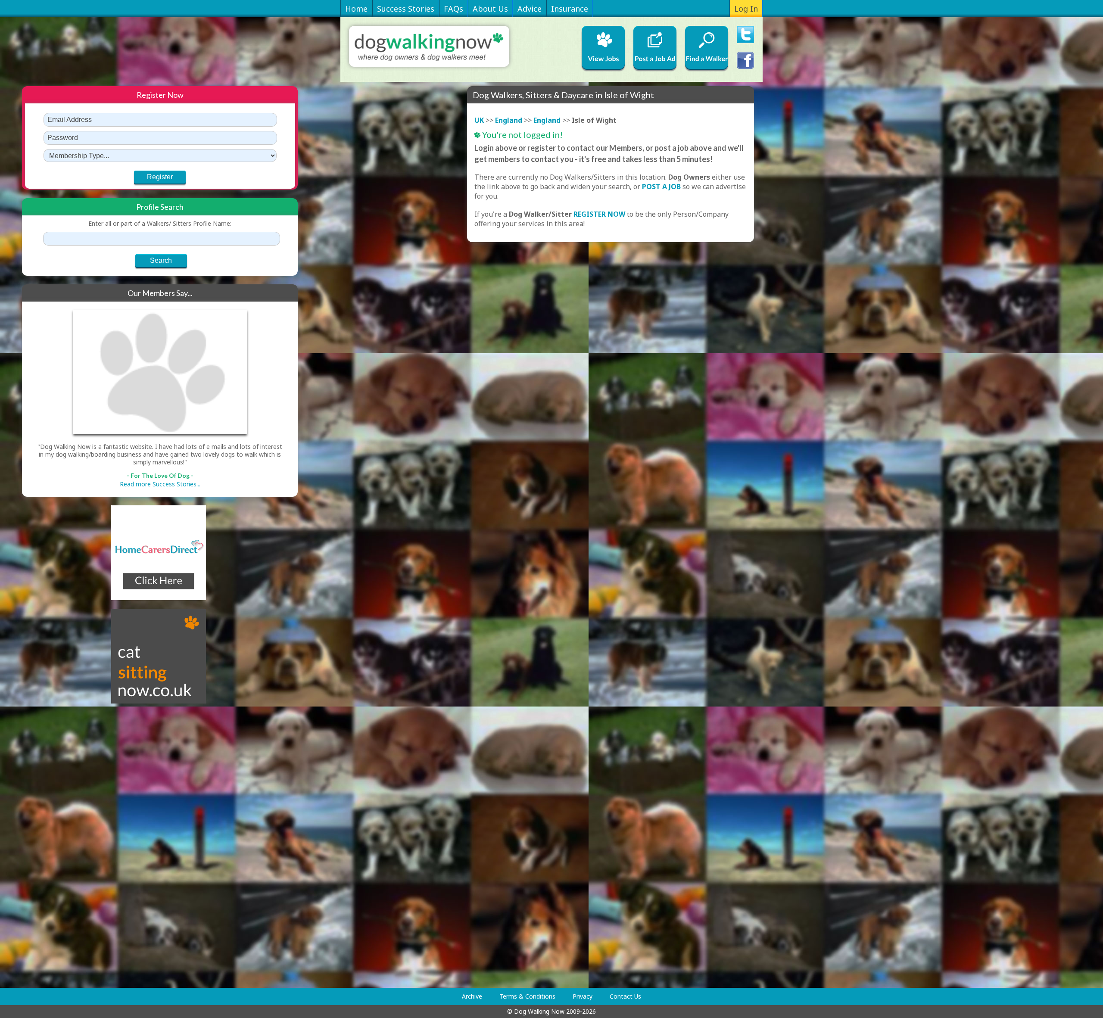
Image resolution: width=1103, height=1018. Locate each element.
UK (479, 120)
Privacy (582, 996)
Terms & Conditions (527, 996)
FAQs (453, 8)
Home (356, 8)
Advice (529, 8)
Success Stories (405, 8)
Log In (746, 8)
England (508, 120)
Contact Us (625, 996)
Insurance (569, 8)
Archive (472, 996)
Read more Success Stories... (160, 484)
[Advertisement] (56, 845)
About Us (490, 8)
